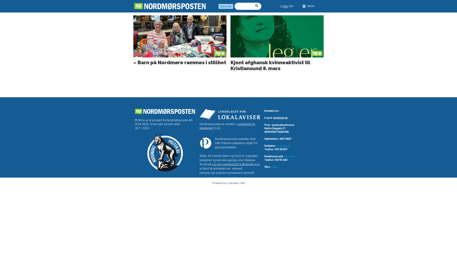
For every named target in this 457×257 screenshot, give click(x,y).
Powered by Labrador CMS (228, 183)
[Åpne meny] (309, 6)
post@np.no (280, 117)
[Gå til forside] (170, 6)
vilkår (273, 166)
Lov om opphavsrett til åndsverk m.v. (236, 164)
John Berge (283, 145)
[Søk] (257, 6)
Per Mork (289, 156)
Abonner (225, 6)
